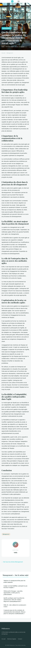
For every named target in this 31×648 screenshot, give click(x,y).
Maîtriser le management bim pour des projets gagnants (14, 581)
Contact (20, 639)
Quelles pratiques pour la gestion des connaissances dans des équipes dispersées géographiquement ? (14, 599)
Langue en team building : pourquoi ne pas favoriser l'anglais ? (15, 586)
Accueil (3, 53)
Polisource (6, 628)
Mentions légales (11, 639)
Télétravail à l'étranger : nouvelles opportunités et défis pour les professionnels (13, 592)
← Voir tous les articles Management (12, 562)
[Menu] (18, 1)
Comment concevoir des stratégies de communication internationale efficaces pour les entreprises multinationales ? (14, 611)
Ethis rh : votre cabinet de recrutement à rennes (15, 605)
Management (6, 28)
